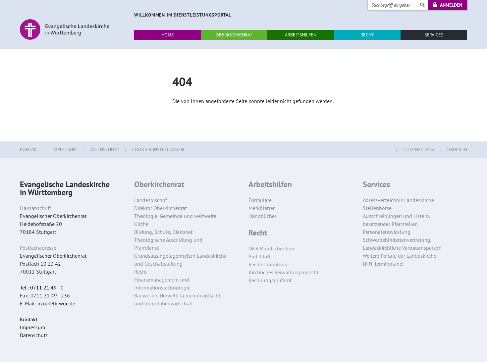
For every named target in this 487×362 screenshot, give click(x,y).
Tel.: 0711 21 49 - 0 (42, 287)
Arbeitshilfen (270, 184)
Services (376, 184)
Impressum (64, 149)
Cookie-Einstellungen (158, 149)
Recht (257, 233)
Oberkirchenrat (159, 184)
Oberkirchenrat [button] (234, 35)
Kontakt (29, 149)
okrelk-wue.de (56, 303)
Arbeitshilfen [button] (300, 35)
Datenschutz (104, 149)
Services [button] (433, 35)
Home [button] (167, 35)
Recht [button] (367, 35)
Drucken (457, 149)
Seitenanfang (418, 149)
